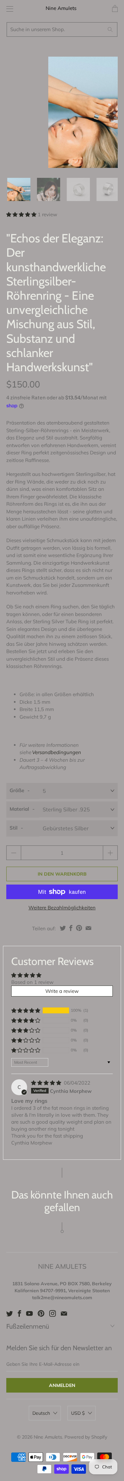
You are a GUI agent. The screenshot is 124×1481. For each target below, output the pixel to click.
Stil (14, 828)
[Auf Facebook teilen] (70, 928)
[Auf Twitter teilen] (63, 928)
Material (19, 809)
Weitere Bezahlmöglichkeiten (62, 907)
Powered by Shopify (85, 1437)
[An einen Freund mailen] (88, 928)
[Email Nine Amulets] (64, 1313)
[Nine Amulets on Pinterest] (41, 1313)
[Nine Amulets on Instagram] (52, 1313)
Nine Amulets (61, 8)
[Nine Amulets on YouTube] (29, 1313)
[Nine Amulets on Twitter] (9, 1313)
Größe (17, 790)
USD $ (78, 1413)
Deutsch (41, 1413)
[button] (21, 214)
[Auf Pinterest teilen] (79, 928)
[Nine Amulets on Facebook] (19, 1313)
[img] (46, 1083)
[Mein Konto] (8, 8)
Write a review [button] (62, 991)
